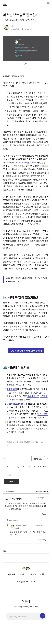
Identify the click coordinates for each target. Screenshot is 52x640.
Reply (44, 514)
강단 (13, 26)
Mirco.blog (24, 162)
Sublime (33, 162)
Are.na (15, 162)
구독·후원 (11, 574)
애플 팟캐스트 (33, 396)
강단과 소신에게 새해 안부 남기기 (26, 350)
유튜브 (12, 399)
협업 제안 (21, 574)
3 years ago (40, 498)
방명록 (42, 574)
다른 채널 (32, 574)
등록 (36, 458)
